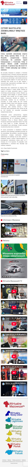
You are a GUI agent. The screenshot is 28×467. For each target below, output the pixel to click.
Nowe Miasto (6, 151)
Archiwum (4, 460)
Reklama (9, 460)
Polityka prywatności (16, 460)
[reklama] (14, 268)
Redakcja (24, 460)
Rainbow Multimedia (14, 463)
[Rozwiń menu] (25, 2)
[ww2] (14, 251)
